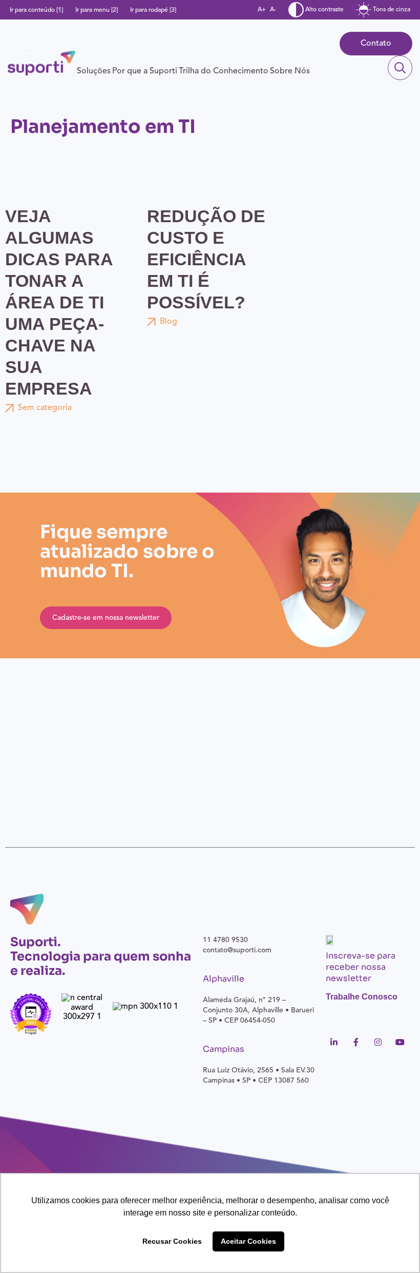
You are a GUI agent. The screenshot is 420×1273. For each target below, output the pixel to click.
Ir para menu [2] (96, 10)
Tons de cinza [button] (390, 10)
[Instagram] (378, 1042)
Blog (168, 322)
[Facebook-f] (356, 1042)
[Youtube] (400, 1042)
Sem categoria (45, 408)
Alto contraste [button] (324, 10)
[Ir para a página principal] (41, 63)
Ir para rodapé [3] (153, 10)
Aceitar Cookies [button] (248, 1241)
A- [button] (273, 10)
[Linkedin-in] (334, 1042)
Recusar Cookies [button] (172, 1241)
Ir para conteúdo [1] (36, 10)
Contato (376, 44)
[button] (94, 71)
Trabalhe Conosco (361, 996)
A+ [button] (262, 10)
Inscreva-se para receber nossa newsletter (360, 967)
